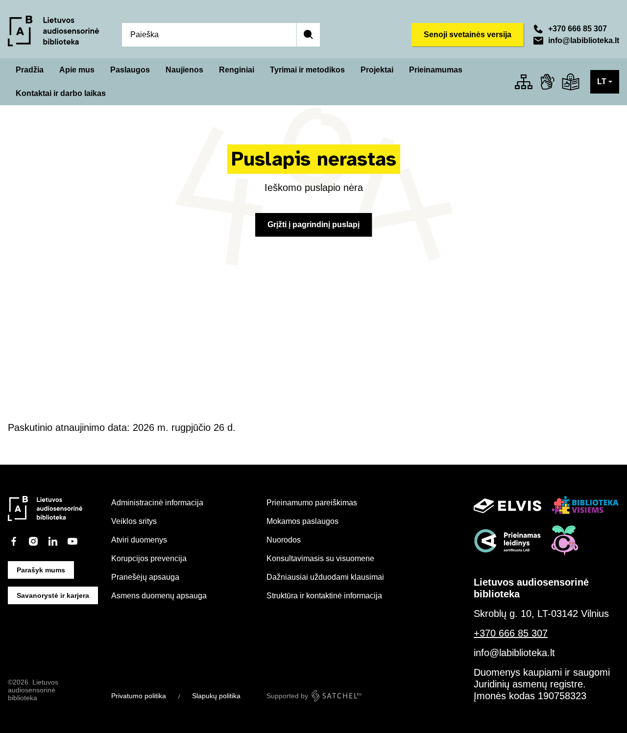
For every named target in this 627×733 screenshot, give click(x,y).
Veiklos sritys (134, 521)
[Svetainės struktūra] (523, 82)
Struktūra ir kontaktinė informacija (324, 595)
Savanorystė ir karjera (53, 595)
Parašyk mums (41, 570)
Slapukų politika (216, 696)
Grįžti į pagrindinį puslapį (313, 224)
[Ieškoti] (308, 35)
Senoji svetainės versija (467, 34)
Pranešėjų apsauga (145, 577)
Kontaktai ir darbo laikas (61, 93)
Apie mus (77, 70)
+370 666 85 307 (577, 28)
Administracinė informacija (157, 502)
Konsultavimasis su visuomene (320, 558)
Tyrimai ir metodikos (307, 70)
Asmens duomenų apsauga (159, 595)
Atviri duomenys (139, 540)
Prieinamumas (435, 70)
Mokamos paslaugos (302, 521)
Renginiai (236, 70)
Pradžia (30, 70)
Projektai (377, 70)
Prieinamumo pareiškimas (311, 502)
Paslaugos (130, 70)
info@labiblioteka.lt (583, 40)
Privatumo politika (138, 696)
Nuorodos (283, 540)
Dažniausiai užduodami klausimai (325, 577)
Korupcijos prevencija (149, 558)
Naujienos (184, 70)
